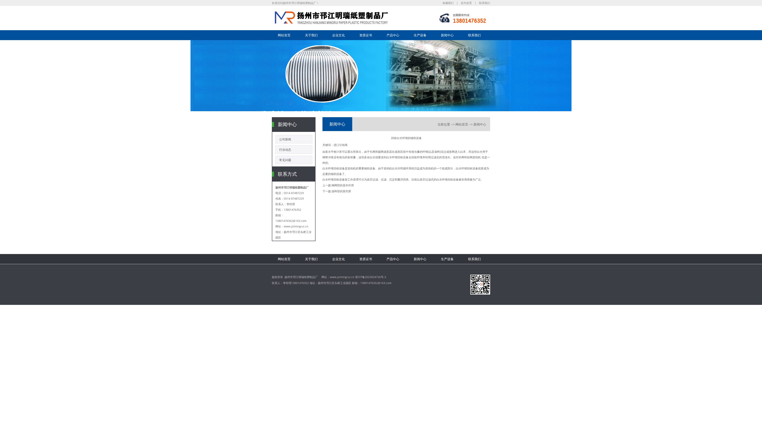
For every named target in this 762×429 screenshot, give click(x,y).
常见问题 (285, 160)
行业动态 (285, 150)
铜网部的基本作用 (343, 185)
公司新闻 (285, 139)
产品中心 (393, 35)
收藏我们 (448, 3)
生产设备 (420, 35)
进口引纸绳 (340, 145)
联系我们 (484, 3)
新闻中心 (447, 35)
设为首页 (466, 3)
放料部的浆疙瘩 (341, 191)
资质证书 (365, 35)
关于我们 (311, 35)
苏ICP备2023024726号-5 (370, 277)
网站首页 (284, 35)
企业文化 (338, 35)
